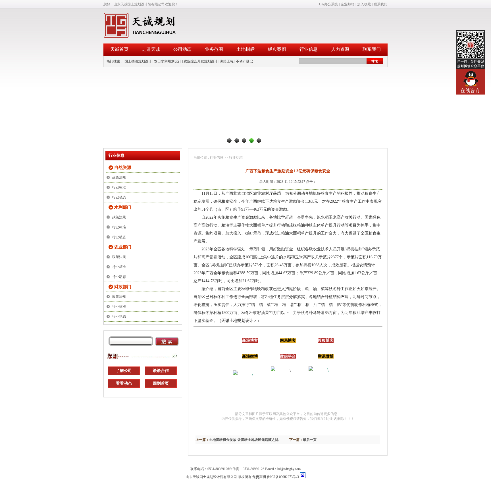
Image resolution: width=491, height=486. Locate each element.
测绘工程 (227, 61)
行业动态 (119, 197)
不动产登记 (244, 61)
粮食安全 (229, 201)
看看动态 (124, 383)
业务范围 (214, 49)
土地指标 (245, 49)
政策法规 (119, 177)
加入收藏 (364, 4)
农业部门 (122, 247)
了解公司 (124, 370)
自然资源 (122, 167)
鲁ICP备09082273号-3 (283, 477)
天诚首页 (119, 49)
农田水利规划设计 (167, 61)
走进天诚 (151, 49)
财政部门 (122, 286)
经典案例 (277, 49)
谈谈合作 (161, 370)
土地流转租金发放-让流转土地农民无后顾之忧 (243, 440)
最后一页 (310, 440)
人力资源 (340, 49)
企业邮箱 (347, 4)
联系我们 (380, 4)
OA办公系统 (328, 4)
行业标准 (119, 187)
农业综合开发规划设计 (201, 61)
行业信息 (308, 49)
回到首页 (161, 383)
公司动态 (182, 49)
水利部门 (122, 207)
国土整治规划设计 (138, 61)
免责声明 (259, 477)
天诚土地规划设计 (237, 321)
